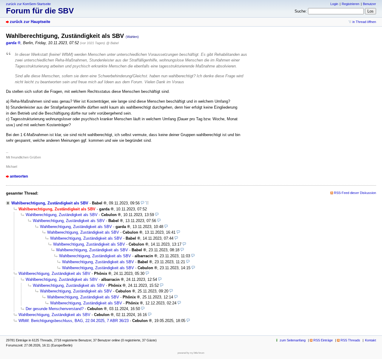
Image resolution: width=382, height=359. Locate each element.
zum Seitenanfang (293, 340)
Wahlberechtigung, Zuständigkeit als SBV (49, 203)
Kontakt (370, 340)
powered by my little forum (191, 353)
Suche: (301, 11)
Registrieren (350, 4)
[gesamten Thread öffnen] (147, 203)
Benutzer (369, 4)
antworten (19, 176)
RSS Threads (350, 340)
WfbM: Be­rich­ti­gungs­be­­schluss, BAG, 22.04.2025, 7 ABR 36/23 (74, 320)
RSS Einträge (323, 340)
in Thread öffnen (364, 22)
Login (334, 4)
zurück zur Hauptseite (30, 21)
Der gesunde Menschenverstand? (55, 308)
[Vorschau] (142, 203)
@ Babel (112, 43)
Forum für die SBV (40, 11)
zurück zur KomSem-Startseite (28, 4)
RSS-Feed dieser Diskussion (355, 193)
